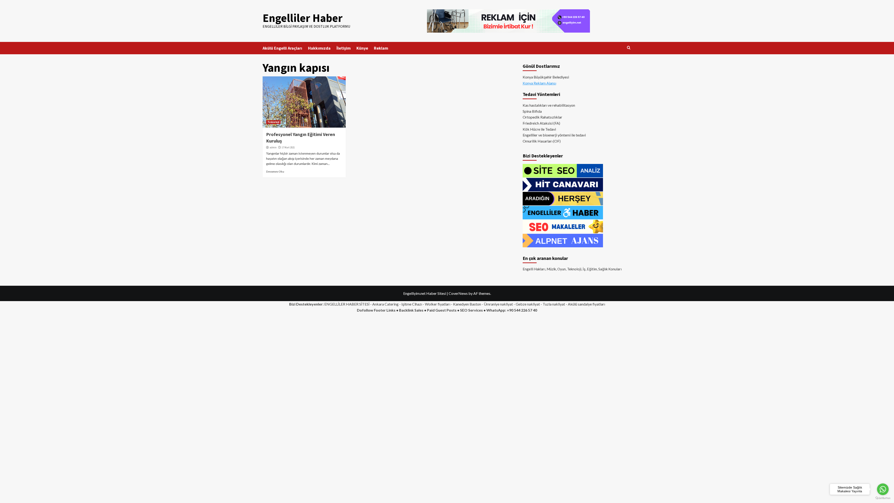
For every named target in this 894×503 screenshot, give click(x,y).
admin (273, 147)
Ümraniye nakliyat (498, 304)
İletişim (343, 48)
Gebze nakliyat (528, 304)
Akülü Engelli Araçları (282, 48)
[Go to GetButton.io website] (882, 498)
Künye (362, 48)
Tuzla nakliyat (554, 304)
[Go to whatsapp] (883, 489)
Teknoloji (273, 122)
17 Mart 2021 (288, 147)
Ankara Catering (385, 304)
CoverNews (458, 293)
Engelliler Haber (302, 18)
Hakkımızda (319, 48)
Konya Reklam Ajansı (539, 83)
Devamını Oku (275, 171)
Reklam (381, 48)
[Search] (629, 48)
